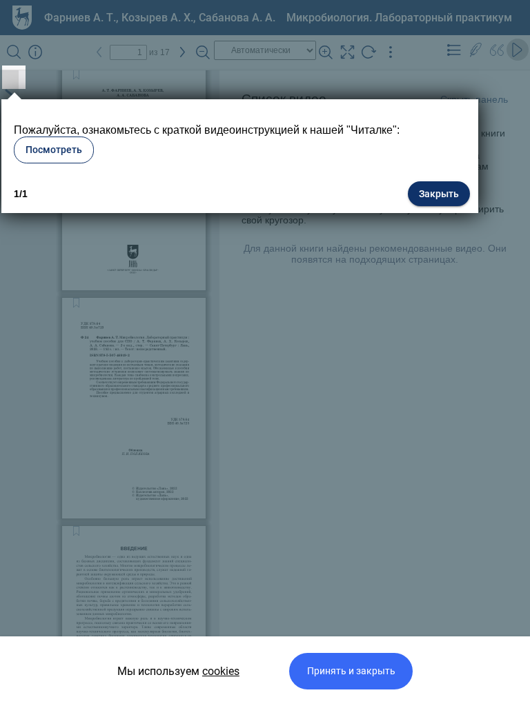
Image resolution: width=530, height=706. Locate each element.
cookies (220, 671)
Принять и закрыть (351, 671)
